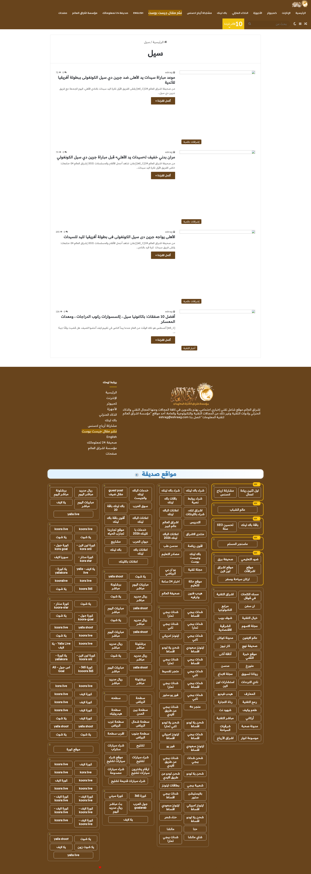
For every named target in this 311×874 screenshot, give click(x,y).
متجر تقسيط (170, 671)
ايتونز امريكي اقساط (170, 736)
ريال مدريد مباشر (140, 598)
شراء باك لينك (195, 490)
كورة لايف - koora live (86, 798)
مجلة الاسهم (250, 626)
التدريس (195, 522)
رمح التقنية (249, 702)
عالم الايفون (249, 638)
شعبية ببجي (195, 785)
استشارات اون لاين (225, 683)
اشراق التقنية (225, 594)
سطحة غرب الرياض (116, 723)
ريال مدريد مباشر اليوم (85, 492)
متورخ (250, 666)
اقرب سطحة (115, 733)
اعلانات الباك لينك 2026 (171, 536)
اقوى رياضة (195, 546)
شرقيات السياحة (225, 728)
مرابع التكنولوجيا (225, 608)
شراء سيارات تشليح (140, 759)
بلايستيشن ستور (195, 795)
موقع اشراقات (249, 569)
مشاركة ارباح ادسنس (225, 492)
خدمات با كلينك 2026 (140, 531)
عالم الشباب (237, 509)
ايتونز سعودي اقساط (195, 649)
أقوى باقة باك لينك (116, 519)
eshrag (168, 72)
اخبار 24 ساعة (170, 581)
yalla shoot (116, 576)
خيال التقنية (250, 618)
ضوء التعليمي (249, 559)
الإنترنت (286, 13)
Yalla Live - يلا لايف (61, 645)
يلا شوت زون (86, 847)
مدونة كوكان (225, 638)
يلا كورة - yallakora (61, 570)
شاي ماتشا (195, 837)
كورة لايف (86, 694)
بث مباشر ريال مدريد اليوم (116, 807)
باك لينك (222, 13)
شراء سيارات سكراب (116, 747)
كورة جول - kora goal (61, 547)
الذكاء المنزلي (240, 13)
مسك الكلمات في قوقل (250, 596)
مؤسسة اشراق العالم (84, 13)
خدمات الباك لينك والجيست (140, 494)
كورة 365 (140, 796)
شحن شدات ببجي (195, 759)
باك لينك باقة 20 (116, 508)
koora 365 (86, 589)
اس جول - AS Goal (61, 669)
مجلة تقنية (195, 569)
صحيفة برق (225, 559)
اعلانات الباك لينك (171, 512)
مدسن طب (170, 546)
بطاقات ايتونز (170, 785)
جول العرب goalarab (140, 805)
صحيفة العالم (170, 593)
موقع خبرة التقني (250, 655)
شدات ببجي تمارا (170, 613)
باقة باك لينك (249, 525)
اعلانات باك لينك (140, 551)
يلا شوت (140, 576)
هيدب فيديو (225, 694)
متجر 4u (195, 706)
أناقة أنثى (225, 654)
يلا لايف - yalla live (86, 570)
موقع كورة (73, 749)
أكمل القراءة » (163, 100)
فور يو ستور (170, 695)
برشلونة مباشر (116, 586)
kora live (86, 580)
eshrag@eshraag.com (173, 417)
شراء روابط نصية (195, 500)
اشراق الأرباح (225, 738)
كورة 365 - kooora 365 (85, 669)
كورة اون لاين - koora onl (85, 657)
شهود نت (225, 710)
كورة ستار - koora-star (61, 605)
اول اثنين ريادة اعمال (249, 492)
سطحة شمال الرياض (140, 723)
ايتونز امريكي (170, 635)
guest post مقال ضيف (116, 492)
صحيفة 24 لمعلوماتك (115, 13)
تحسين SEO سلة (225, 526)
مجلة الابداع (225, 674)
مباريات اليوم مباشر (140, 586)
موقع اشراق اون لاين (225, 569)
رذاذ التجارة (225, 702)
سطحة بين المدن (140, 711)
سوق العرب (140, 506)
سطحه (116, 698)
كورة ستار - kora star (85, 558)
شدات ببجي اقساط (195, 613)
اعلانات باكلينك (128, 561)
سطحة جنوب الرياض (140, 735)
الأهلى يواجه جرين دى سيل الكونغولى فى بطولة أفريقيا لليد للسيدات (119, 236)
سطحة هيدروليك (116, 711)
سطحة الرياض (140, 699)
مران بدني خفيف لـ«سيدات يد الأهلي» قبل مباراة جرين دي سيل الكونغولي (116, 157)
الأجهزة (257, 13)
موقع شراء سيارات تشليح (116, 759)
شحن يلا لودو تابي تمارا (170, 724)
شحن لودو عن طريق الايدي (170, 775)
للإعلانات (94, 867)
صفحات (62, 13)
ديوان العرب (140, 541)
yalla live (73, 514)
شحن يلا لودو (195, 773)
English (138, 13)
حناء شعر (170, 817)
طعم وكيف (250, 710)
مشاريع (116, 541)
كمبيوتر (272, 13)
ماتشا (170, 829)
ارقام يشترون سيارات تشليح (140, 771)
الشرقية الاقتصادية (225, 627)
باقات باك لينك (170, 500)
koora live (86, 529)
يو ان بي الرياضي (170, 571)
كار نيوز (225, 646)
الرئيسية (301, 13)
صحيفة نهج (249, 646)
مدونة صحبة (249, 726)
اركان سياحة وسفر (237, 579)
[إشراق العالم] (299, 3)
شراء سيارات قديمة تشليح (128, 781)
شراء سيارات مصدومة (116, 771)
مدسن (225, 666)
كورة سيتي (116, 796)
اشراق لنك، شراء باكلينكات (195, 512)
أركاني (250, 718)
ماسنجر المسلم (237, 544)
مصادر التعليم (170, 554)
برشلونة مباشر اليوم (61, 492)
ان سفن (250, 606)
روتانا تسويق (249, 674)
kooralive (61, 580)
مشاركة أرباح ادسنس (199, 13)
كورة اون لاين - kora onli (85, 547)
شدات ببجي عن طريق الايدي (170, 710)
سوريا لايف (61, 557)
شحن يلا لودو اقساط (170, 649)
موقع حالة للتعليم (195, 583)
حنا (195, 829)
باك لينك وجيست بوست (195, 557)
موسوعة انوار (249, 738)
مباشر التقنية (225, 718)
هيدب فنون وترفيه (195, 595)
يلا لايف (128, 819)
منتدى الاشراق (195, 534)
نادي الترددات (249, 682)
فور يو (170, 746)
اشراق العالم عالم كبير (171, 524)
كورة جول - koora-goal (85, 617)
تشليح (140, 745)
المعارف (249, 694)
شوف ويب (225, 618)
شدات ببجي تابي (170, 625)
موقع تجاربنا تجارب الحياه (116, 531)
